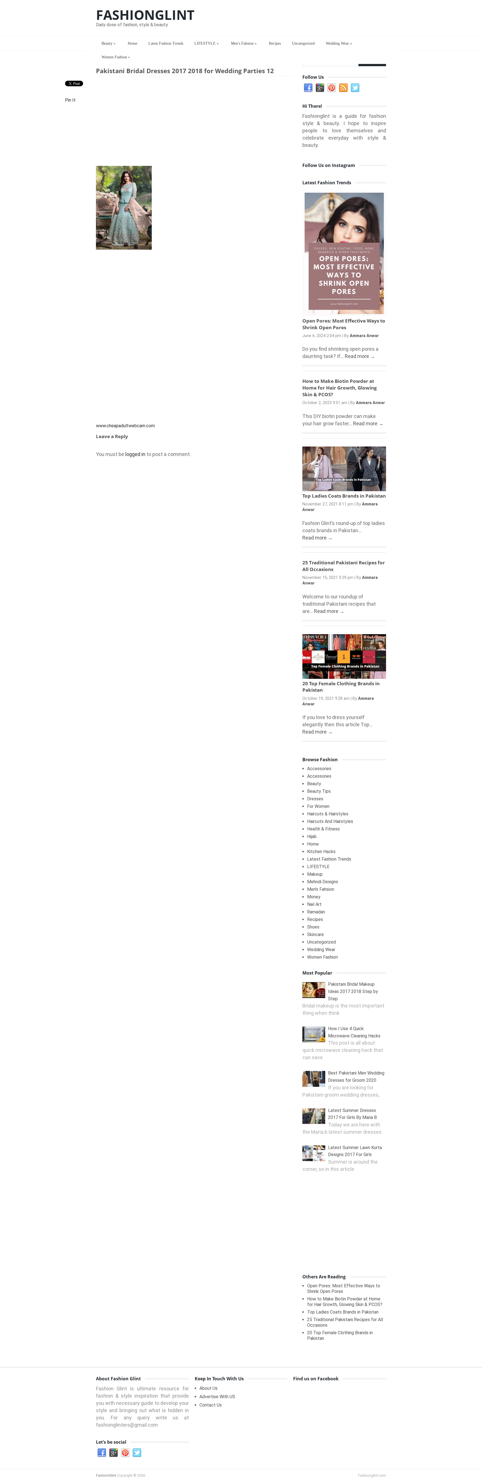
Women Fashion (116, 57)
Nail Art (314, 904)
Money (313, 896)
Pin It (70, 100)
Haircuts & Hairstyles (327, 814)
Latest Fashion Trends (165, 43)
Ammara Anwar (364, 335)
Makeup (315, 874)
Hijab (312, 836)
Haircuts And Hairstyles (330, 821)
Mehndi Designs (322, 881)
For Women (318, 806)
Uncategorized (303, 43)
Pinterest (331, 87)
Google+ (319, 87)
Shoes (313, 927)
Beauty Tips (319, 791)
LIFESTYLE (206, 43)
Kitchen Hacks (321, 851)
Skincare (315, 934)
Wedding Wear (339, 43)
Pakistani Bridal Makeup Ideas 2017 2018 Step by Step (353, 991)
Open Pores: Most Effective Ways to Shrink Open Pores (343, 324)
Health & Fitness (323, 829)
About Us (208, 1388)
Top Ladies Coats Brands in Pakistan (344, 496)
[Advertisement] (195, 122)
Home (132, 43)
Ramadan (316, 912)
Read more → (360, 356)
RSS (343, 87)
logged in (135, 454)
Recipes (275, 43)
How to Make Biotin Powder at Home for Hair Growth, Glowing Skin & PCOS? (339, 388)
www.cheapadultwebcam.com (125, 425)
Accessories (319, 768)
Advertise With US (217, 1396)
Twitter (355, 87)
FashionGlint (145, 15)
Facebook (308, 87)
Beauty (108, 43)
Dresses (315, 798)
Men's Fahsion (244, 43)
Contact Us (210, 1405)
